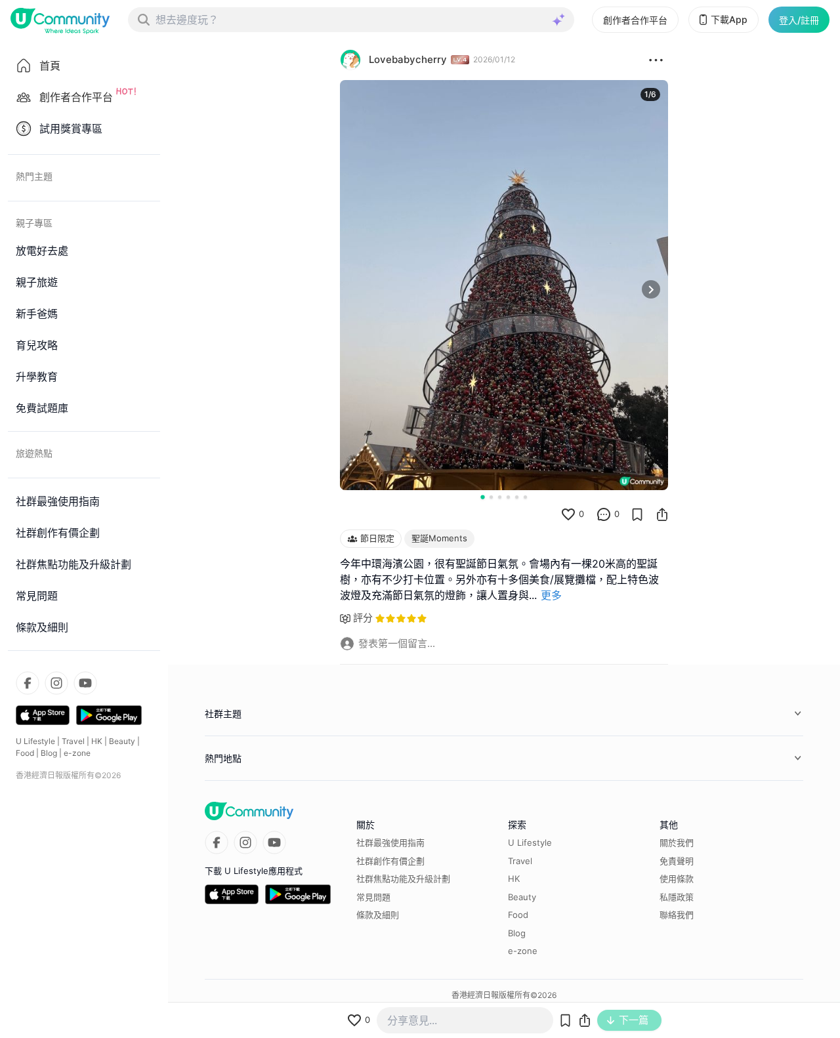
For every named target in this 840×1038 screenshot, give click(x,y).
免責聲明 (677, 861)
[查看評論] (604, 514)
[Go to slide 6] (525, 497)
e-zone (77, 753)
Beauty (122, 741)
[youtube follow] (85, 683)
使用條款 (677, 878)
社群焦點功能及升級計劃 (403, 878)
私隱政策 (677, 897)
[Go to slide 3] (499, 497)
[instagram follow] (56, 683)
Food (25, 753)
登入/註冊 (799, 20)
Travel (73, 741)
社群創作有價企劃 (390, 861)
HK (96, 741)
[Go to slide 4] (508, 497)
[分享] (662, 514)
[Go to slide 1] (482, 497)
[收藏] (637, 514)
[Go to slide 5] (516, 497)
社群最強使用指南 (390, 842)
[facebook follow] (27, 683)
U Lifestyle (35, 741)
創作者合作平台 (635, 20)
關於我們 (677, 842)
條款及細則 (377, 914)
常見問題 (373, 897)
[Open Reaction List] (655, 60)
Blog (49, 753)
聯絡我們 (677, 914)
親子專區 (34, 222)
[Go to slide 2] (491, 497)
